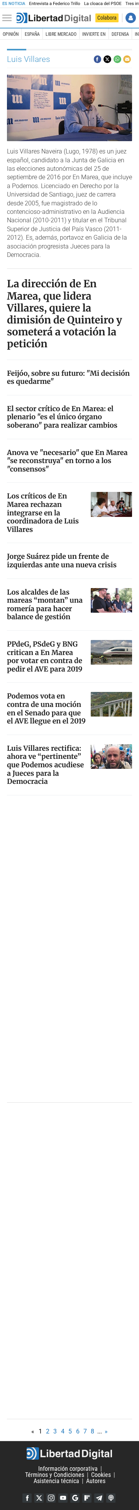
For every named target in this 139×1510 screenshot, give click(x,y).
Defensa (120, 34)
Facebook (27, 1498)
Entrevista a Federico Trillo (54, 3)
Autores (95, 1481)
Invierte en (93, 34)
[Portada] (53, 18)
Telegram (98, 1498)
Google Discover (75, 1498)
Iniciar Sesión (130, 18)
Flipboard (87, 1498)
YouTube (63, 1498)
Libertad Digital (69, 1453)
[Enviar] (117, 59)
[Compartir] (98, 59)
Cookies (101, 1474)
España (32, 34)
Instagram (51, 1498)
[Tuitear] (107, 59)
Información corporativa (68, 1468)
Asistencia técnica (56, 1481)
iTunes (110, 1498)
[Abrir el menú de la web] (8, 18)
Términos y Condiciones (54, 1474)
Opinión (11, 34)
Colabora (107, 18)
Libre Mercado (61, 34)
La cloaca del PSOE (103, 3)
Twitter (39, 1498)
